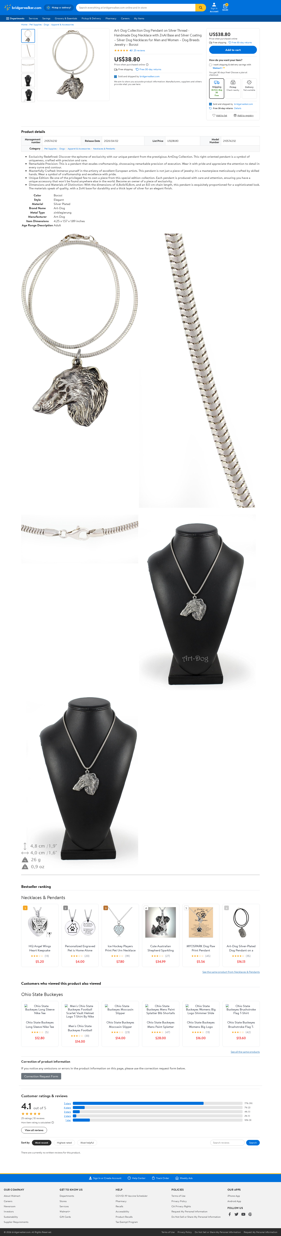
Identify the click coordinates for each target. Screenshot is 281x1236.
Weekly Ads (186, 1178)
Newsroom (9, 1206)
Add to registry (245, 115)
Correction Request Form (41, 1076)
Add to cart (233, 50)
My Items (139, 18)
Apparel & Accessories (62, 24)
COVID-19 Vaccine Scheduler (132, 1195)
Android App (234, 1201)
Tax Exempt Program (127, 1222)
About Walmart (12, 1195)
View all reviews (34, 1130)
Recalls (119, 1206)
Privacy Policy (179, 1201)
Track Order (162, 1178)
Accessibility (122, 1211)
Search (253, 1142)
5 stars (67, 1103)
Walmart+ (65, 1211)
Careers (125, 18)
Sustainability (11, 1216)
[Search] (200, 7)
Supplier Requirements (16, 1222)
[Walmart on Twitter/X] (236, 1214)
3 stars (67, 1111)
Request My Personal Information (189, 1211)
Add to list (221, 115)
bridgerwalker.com (150, 76)
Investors (9, 1211)
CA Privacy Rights (181, 1206)
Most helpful (87, 1142)
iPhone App (233, 1195)
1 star (68, 1120)
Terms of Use (178, 1195)
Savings (46, 18)
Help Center (138, 1178)
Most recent (41, 1142)
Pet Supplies (35, 24)
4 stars (67, 1107)
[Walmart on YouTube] (243, 1214)
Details (237, 108)
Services (33, 18)
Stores (63, 1201)
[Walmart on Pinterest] (250, 1214)
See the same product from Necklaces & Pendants (231, 972)
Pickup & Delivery (91, 18)
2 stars (67, 1116)
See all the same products (245, 1052)
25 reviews (139, 50)
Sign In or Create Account (107, 1178)
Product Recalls (124, 1216)
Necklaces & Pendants (104, 148)
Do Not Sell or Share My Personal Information (196, 1216)
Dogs (46, 24)
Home (24, 24)
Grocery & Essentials (66, 18)
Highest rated (64, 1142)
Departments (17, 18)
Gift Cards (65, 1216)
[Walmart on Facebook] (229, 1214)
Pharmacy (111, 18)
